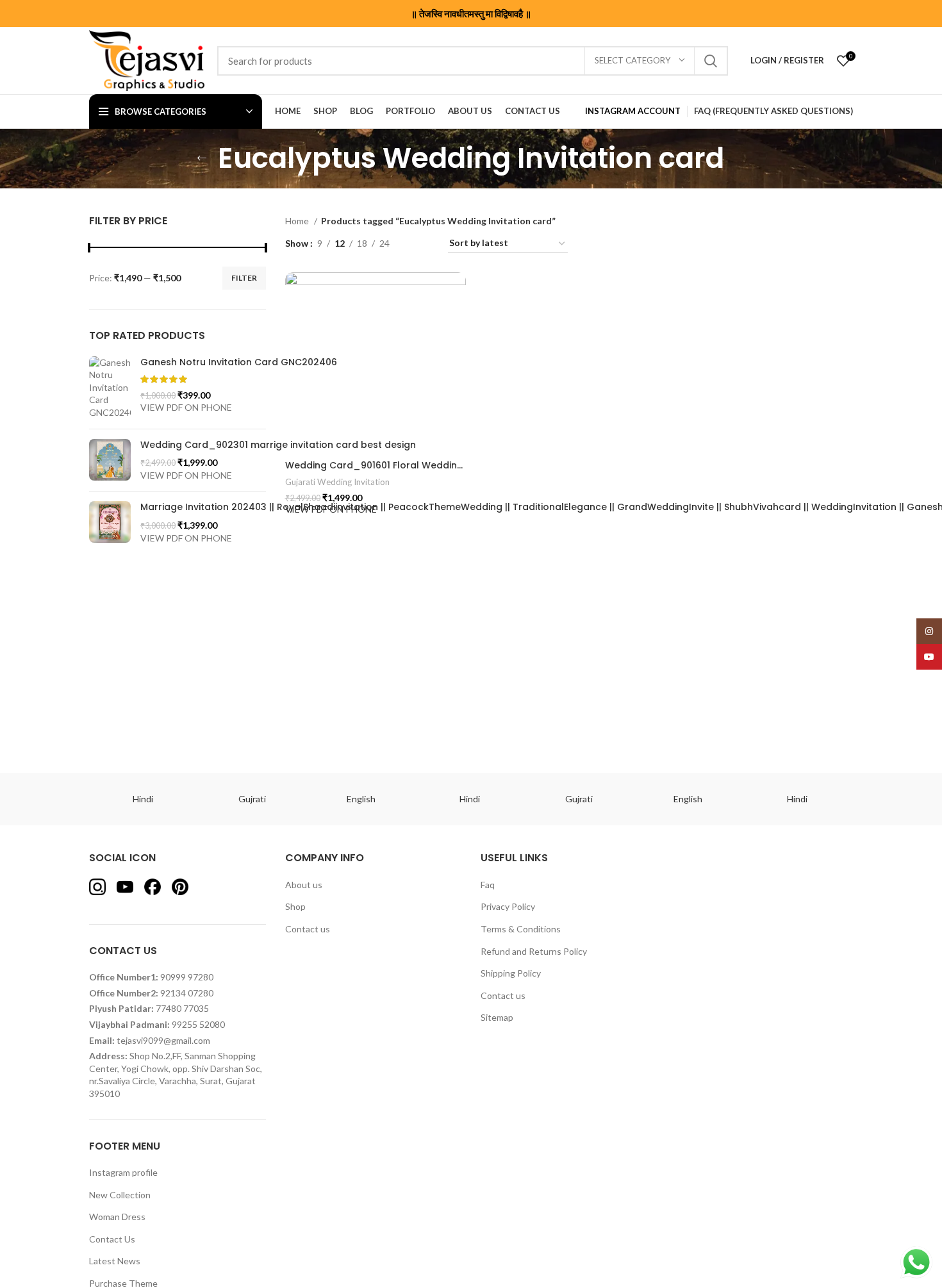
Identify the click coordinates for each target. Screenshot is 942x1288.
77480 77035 (182, 1008)
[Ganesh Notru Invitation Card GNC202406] (110, 387)
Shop (295, 906)
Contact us (307, 928)
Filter (244, 278)
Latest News (114, 1260)
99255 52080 (198, 1024)
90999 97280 (186, 976)
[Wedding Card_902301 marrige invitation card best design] (110, 460)
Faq (488, 884)
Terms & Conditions (521, 928)
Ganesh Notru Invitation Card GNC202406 (238, 362)
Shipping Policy (511, 973)
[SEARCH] (711, 61)
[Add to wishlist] (462, 288)
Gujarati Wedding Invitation (337, 482)
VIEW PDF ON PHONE (186, 407)
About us (303, 884)
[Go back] (202, 158)
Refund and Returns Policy (534, 951)
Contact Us (112, 1239)
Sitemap (497, 1017)
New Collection (120, 1194)
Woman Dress (117, 1216)
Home (298, 220)
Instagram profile (123, 1172)
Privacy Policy (508, 906)
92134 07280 (186, 992)
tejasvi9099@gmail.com (163, 1040)
